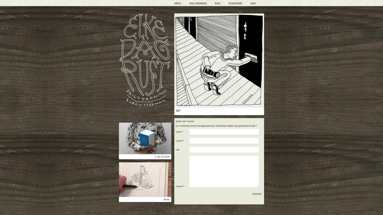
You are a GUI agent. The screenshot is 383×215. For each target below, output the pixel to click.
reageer (257, 193)
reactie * (180, 186)
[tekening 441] (219, 60)
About (177, 3)
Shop (253, 3)
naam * (179, 131)
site (177, 149)
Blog (217, 3)
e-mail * (180, 140)
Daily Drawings (198, 3)
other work (235, 3)
